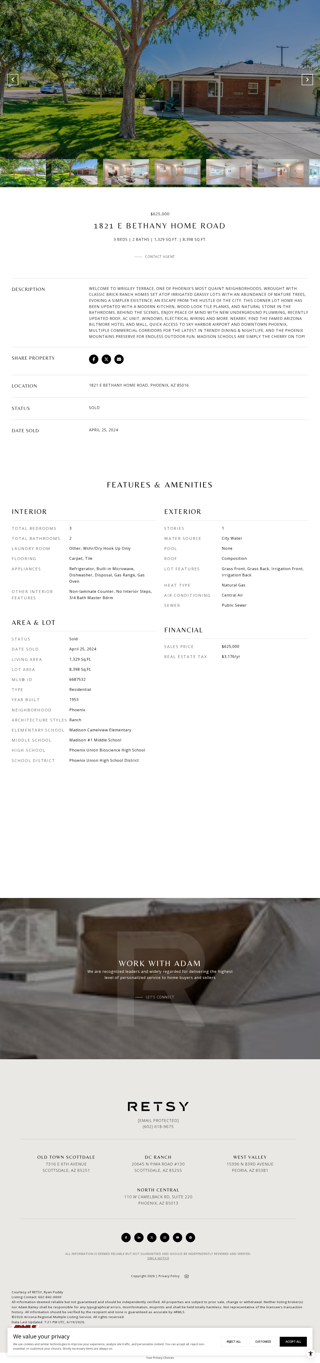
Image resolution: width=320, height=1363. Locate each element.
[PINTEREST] (190, 1237)
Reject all (234, 1342)
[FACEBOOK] (126, 1237)
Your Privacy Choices (160, 1358)
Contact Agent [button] (160, 256)
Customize (263, 1342)
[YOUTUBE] (177, 1237)
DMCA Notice (158, 1258)
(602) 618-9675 (158, 1126)
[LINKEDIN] (139, 1237)
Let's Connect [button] (160, 997)
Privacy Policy (169, 1276)
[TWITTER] (151, 1237)
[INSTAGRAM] (164, 1237)
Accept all (293, 1342)
